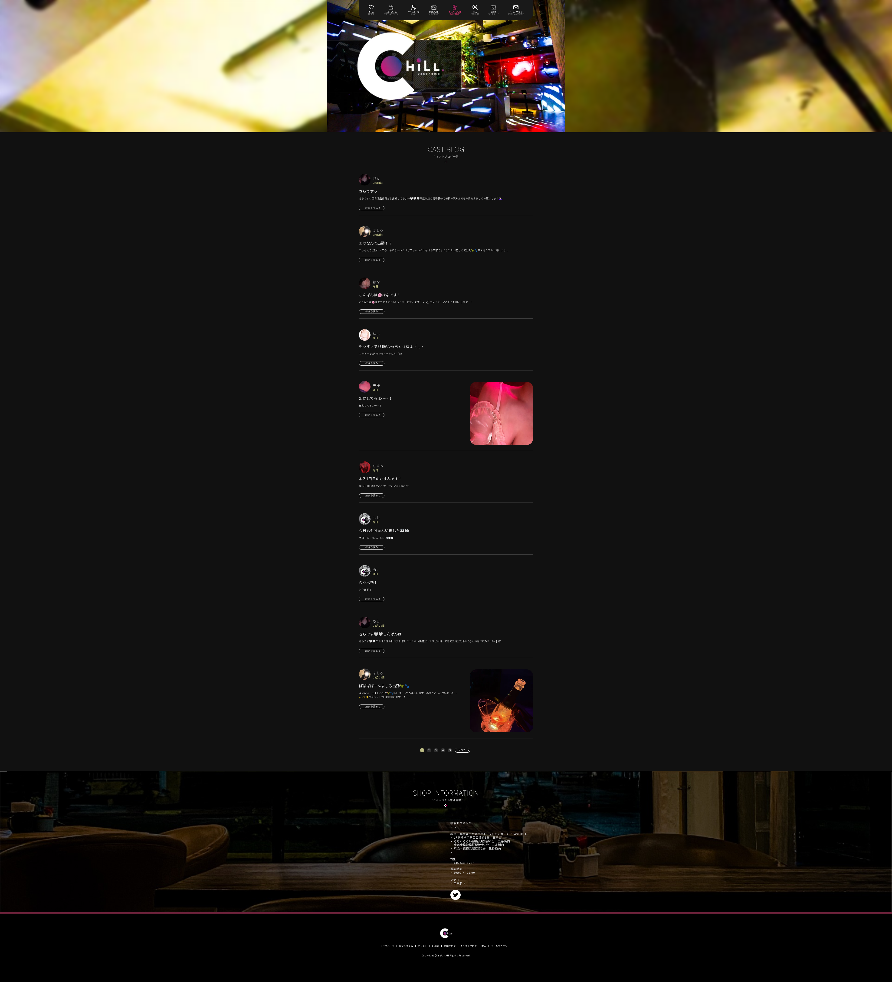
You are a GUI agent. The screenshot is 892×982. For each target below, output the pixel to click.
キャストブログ (468, 946)
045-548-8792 (463, 863)
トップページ (387, 946)
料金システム (406, 946)
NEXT (462, 750)
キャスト (422, 946)
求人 (484, 946)
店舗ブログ (450, 946)
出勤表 (435, 946)
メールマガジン (499, 946)
